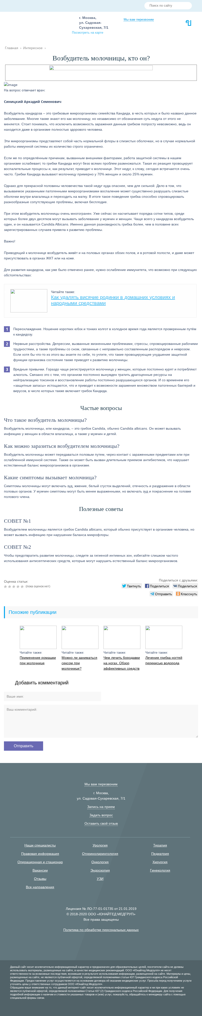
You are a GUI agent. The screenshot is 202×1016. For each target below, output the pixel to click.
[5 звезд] (23, 586)
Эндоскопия (100, 870)
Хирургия (160, 862)
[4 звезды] (19, 586)
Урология (100, 845)
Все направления (40, 887)
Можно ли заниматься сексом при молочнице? (79, 663)
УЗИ (100, 879)
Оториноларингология (100, 854)
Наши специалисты (40, 845)
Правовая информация (40, 854)
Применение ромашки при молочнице (38, 660)
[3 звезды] (14, 586)
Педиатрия (160, 854)
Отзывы (40, 879)
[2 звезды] (10, 586)
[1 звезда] (6, 586)
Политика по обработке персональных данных (101, 930)
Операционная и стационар (40, 862)
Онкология (100, 862)
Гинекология (160, 870)
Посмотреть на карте (87, 32)
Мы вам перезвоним (139, 19)
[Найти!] (186, 6)
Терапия (160, 845)
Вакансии (40, 870)
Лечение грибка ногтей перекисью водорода (163, 660)
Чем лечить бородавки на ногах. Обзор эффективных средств (121, 663)
